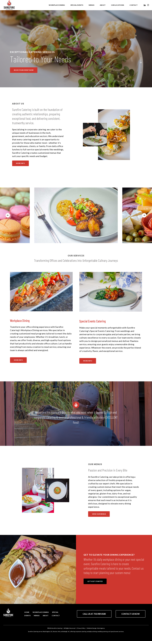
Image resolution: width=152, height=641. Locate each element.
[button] (23, 70)
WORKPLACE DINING (41, 612)
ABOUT (45, 615)
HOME (26, 612)
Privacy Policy (81, 628)
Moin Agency (101, 628)
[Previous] (8, 215)
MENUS (36, 615)
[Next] (144, 215)
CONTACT (56, 615)
